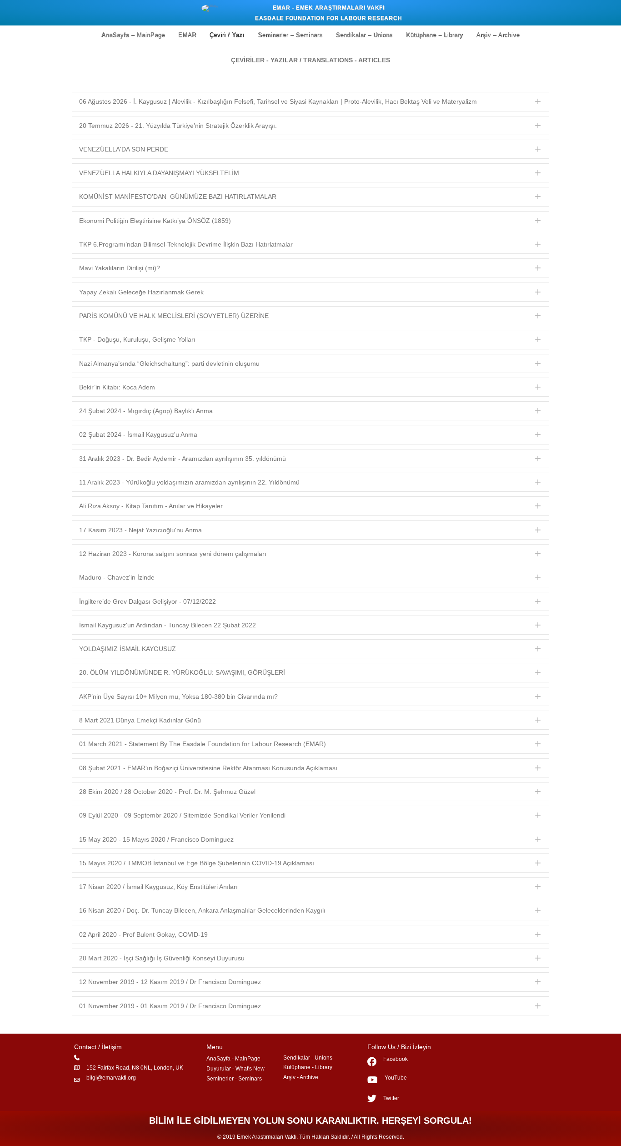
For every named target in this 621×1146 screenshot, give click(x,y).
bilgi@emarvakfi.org (111, 1078)
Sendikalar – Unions (364, 34)
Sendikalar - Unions (307, 1058)
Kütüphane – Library (434, 34)
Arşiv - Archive (300, 1077)
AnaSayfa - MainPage (233, 1058)
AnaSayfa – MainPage (133, 34)
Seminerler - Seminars (234, 1078)
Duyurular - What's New (235, 1068)
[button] (310, 101)
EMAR (187, 34)
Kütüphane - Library (307, 1067)
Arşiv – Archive (498, 34)
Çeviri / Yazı (227, 34)
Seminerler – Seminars (290, 34)
